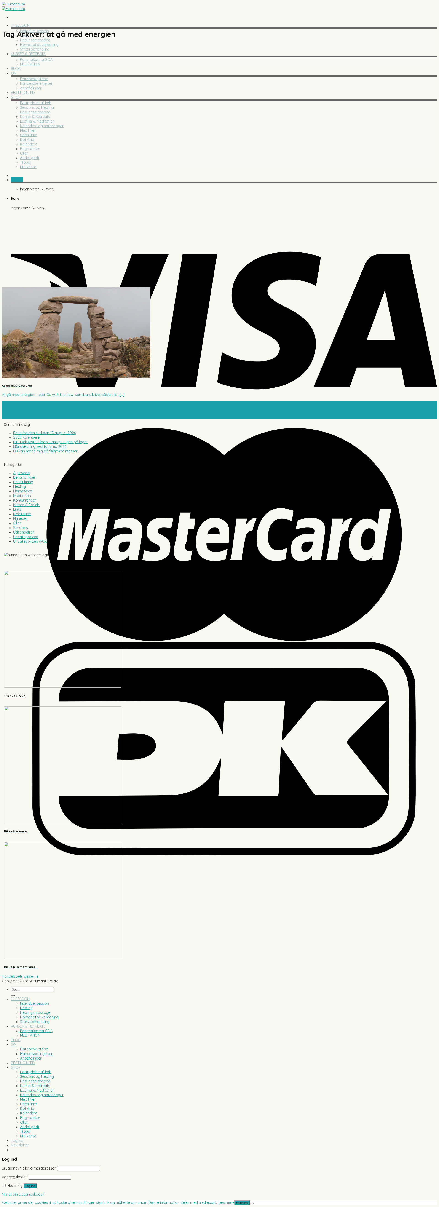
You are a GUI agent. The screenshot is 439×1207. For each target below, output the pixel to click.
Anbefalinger (31, 88)
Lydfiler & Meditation (37, 121)
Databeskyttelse (34, 79)
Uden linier (28, 135)
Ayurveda (21, 472)
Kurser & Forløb (26, 504)
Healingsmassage (35, 40)
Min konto (28, 167)
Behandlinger (24, 477)
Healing (19, 486)
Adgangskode (15, 1177)
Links (17, 509)
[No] (252, 1203)
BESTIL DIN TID (23, 92)
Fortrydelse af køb (35, 103)
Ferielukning (23, 482)
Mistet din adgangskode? (23, 1194)
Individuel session (34, 1003)
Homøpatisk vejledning (39, 44)
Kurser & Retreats (35, 116)
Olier (24, 153)
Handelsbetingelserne (20, 976)
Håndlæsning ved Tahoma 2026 (39, 446)
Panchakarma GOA (36, 59)
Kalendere (28, 144)
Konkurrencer (24, 500)
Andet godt (29, 157)
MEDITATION (30, 64)
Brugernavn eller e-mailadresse (29, 1168)
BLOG (16, 68)
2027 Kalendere (26, 437)
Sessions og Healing (37, 107)
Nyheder (20, 518)
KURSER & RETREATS (28, 53)
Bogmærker (30, 148)
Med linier (28, 130)
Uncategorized (25, 536)
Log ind (30, 1186)
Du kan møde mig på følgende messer (45, 451)
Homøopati (22, 491)
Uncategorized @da (30, 541)
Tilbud (25, 162)
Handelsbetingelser (36, 83)
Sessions (20, 527)
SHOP (16, 97)
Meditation (22, 514)
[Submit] (13, 995)
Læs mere (226, 1202)
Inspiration (22, 495)
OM (14, 73)
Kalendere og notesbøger (42, 125)
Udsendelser (23, 532)
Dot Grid (27, 139)
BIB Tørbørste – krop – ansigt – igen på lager (50, 442)
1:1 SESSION (20, 25)
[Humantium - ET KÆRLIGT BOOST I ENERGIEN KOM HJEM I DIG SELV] (13, 6)
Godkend (242, 1202)
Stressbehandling (34, 49)
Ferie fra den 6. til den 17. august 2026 (44, 432)
